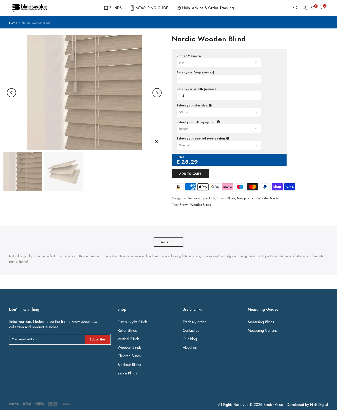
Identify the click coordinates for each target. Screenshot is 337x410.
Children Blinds (129, 356)
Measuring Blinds (261, 322)
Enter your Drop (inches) (195, 72)
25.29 (189, 162)
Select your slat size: (216, 105)
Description (168, 242)
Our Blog (190, 339)
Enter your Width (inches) (196, 89)
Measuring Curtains (262, 330)
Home (13, 22)
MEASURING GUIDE (152, 8)
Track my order (194, 322)
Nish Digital (319, 404)
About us (190, 347)
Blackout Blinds (129, 364)
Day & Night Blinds (132, 322)
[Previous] (11, 92)
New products (246, 198)
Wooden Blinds (267, 198)
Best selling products (201, 198)
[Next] (157, 92)
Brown (184, 204)
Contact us (191, 330)
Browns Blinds (226, 198)
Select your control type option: (223, 139)
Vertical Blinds (128, 339)
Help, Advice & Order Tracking (208, 8)
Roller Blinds (127, 330)
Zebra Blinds (127, 373)
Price (180, 157)
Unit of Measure (189, 56)
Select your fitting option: (218, 122)
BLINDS (115, 8)
